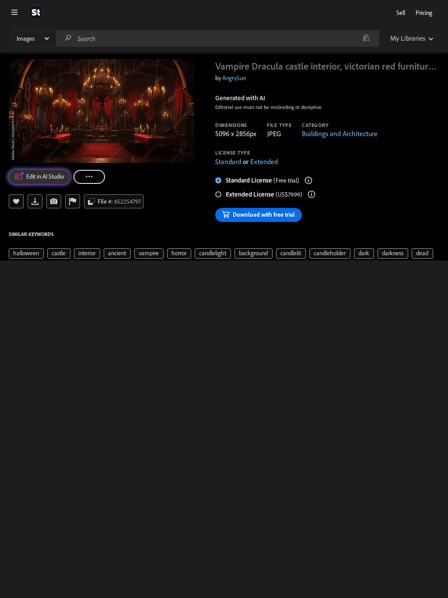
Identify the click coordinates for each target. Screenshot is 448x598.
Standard (228, 161)
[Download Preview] (35, 201)
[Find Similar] (53, 201)
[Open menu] (14, 12)
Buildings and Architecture (340, 133)
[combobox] (217, 38)
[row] (26, 253)
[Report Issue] (72, 201)
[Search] (68, 38)
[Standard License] (308, 180)
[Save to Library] (16, 201)
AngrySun (234, 78)
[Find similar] (366, 38)
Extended (264, 161)
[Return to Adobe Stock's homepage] (36, 12)
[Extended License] (311, 194)
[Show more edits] (89, 177)
